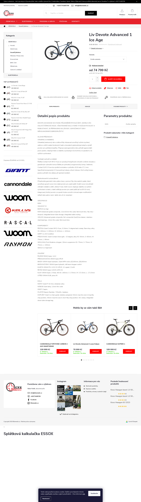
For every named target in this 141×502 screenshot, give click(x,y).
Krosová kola (14, 59)
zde (83, 494)
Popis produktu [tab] (54, 106)
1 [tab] (81, 359)
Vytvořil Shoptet (132, 421)
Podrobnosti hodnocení (115, 44)
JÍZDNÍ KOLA (12, 42)
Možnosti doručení (97, 66)
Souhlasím (94, 493)
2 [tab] (83, 359)
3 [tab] (84, 359)
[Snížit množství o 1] (97, 80)
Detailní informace (96, 48)
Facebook (33, 400)
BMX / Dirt (13, 63)
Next (135, 308)
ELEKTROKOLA (13, 75)
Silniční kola (13, 49)
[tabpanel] (54, 335)
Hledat (91, 13)
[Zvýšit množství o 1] (97, 78)
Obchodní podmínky (9, 5)
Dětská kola (13, 66)
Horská (12, 45)
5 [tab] (88, 359)
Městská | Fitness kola (17, 56)
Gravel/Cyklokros (15, 52)
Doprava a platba (23, 5)
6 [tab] (90, 359)
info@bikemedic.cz (36, 393)
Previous (131, 308)
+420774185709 (35, 396)
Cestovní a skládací (16, 70)
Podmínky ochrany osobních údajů (96, 392)
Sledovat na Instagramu (70, 414)
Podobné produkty (120, 106)
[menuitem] (12, 21)
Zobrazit (62, 351)
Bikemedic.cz (35, 403)
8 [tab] (93, 359)
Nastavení (45, 499)
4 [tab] (86, 359)
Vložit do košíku (115, 79)
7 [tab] (91, 359)
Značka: (93, 93)
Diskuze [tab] (87, 106)
